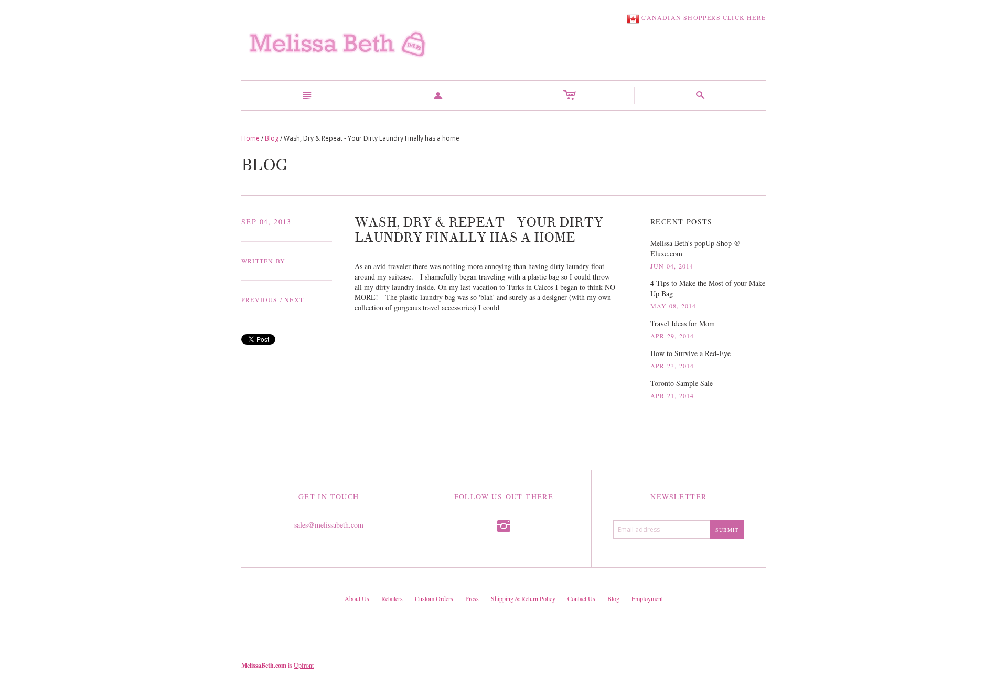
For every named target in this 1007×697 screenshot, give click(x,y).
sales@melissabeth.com (328, 525)
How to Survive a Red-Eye (690, 353)
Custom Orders (434, 598)
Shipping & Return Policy (523, 598)
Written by (263, 260)
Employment (647, 598)
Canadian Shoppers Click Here (702, 17)
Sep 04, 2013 (266, 222)
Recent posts (681, 222)
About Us (357, 598)
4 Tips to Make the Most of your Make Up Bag (707, 288)
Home (250, 138)
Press (472, 598)
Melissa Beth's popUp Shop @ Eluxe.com (695, 248)
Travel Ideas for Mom (682, 323)
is (277, 665)
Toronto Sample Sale (681, 383)
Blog (271, 138)
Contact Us (581, 598)
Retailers (392, 598)
